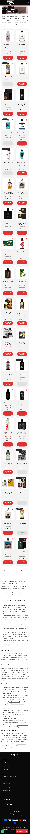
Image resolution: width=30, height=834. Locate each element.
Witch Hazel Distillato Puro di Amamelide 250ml (8, 282)
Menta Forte (10, 712)
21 (21, 570)
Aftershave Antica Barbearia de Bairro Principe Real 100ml (22, 282)
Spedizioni (5, 769)
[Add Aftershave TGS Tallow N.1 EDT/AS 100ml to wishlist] (26, 478)
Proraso (5, 689)
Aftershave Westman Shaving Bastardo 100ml (22, 404)
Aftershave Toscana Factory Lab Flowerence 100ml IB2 (8, 434)
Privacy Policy (6, 783)
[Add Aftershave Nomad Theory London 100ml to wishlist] (12, 390)
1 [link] (4, 571)
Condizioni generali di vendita (10, 776)
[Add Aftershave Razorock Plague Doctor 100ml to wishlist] (12, 509)
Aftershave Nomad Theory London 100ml (8, 403)
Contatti (5, 759)
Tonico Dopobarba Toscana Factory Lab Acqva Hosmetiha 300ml (8, 46)
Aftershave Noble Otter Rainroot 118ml (8, 77)
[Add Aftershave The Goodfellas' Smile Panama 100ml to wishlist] (12, 299)
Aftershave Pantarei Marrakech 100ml (8, 222)
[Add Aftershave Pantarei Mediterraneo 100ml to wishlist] (12, 538)
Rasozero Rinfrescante (22, 710)
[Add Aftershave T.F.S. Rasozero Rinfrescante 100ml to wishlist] (26, 538)
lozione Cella (12, 691)
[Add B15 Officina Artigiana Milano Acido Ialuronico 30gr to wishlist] (26, 90)
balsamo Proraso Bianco (14, 697)
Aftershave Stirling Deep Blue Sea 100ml (22, 133)
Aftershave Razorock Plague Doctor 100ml (7, 522)
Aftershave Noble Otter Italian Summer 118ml (22, 522)
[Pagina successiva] (25, 570)
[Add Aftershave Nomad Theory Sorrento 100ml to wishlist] (26, 360)
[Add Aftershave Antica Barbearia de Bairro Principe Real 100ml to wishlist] (26, 268)
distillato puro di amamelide (10, 708)
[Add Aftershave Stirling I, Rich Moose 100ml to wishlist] (26, 63)
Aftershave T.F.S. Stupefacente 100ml (8, 103)
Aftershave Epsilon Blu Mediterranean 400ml (8, 133)
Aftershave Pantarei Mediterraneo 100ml (8, 552)
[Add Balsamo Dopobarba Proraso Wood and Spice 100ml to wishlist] (12, 478)
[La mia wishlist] (24, 2)
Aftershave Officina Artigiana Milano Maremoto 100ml (22, 223)
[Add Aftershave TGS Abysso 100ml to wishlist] (26, 450)
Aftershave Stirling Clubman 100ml (22, 45)
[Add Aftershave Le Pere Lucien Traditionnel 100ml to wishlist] (12, 450)
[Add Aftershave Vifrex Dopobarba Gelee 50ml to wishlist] (12, 239)
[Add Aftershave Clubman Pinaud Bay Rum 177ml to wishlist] (12, 179)
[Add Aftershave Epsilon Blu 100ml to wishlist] (26, 149)
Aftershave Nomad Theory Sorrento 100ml (22, 373)
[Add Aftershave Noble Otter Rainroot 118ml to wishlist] (12, 63)
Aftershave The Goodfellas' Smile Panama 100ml (8, 313)
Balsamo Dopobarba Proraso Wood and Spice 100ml (8, 492)
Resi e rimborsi (6, 773)
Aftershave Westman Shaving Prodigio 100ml (8, 373)
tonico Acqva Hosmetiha (17, 704)
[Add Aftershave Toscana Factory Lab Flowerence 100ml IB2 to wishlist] (12, 419)
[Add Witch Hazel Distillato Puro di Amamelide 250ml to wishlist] (12, 268)
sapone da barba (21, 743)
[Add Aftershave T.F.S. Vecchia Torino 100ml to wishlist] (26, 299)
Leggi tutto (15, 24)
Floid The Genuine (7, 693)
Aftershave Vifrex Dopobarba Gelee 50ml (8, 252)
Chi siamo (5, 762)
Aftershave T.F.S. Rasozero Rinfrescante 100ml (22, 553)
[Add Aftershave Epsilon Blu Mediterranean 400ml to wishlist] (12, 120)
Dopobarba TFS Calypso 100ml (22, 343)
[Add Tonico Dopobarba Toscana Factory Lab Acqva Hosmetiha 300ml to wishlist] (12, 31)
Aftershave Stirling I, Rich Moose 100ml (22, 77)
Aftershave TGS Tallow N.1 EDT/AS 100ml (22, 491)
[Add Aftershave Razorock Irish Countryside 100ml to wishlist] (26, 179)
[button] (20, 2)
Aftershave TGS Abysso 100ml (22, 464)
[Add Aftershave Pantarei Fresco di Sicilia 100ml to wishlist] (26, 419)
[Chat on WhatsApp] (2, 831)
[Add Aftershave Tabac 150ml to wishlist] (12, 149)
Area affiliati (6, 780)
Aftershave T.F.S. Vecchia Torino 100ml (22, 313)
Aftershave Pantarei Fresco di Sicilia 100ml (22, 433)
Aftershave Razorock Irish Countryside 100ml (22, 193)
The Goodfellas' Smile (14, 702)
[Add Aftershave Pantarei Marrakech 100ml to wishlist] (12, 209)
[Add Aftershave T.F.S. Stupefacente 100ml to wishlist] (12, 90)
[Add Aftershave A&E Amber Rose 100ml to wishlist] (26, 239)
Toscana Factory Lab (22, 725)
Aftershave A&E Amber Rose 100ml (22, 252)
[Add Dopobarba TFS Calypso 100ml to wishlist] (26, 329)
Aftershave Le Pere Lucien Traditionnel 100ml (8, 464)
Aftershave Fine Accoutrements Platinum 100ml (8, 343)
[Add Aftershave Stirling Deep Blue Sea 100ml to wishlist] (26, 120)
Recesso (5, 794)
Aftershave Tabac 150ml (8, 162)
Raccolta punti (6, 766)
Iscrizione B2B (6, 790)
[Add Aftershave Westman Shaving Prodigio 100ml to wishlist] (12, 360)
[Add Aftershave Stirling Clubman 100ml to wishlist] (26, 31)
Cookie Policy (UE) (7, 787)
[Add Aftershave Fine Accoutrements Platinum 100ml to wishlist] (12, 329)
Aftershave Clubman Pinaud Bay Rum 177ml (8, 193)
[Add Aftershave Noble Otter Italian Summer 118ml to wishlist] (26, 509)
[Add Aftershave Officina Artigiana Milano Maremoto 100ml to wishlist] (26, 209)
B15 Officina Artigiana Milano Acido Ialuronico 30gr (22, 104)
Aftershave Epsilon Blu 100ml (22, 163)
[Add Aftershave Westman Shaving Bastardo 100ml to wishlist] (26, 390)
